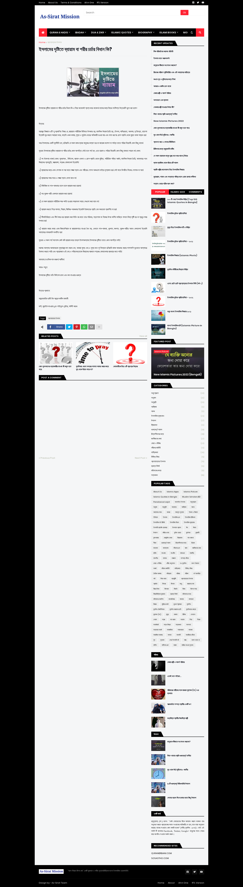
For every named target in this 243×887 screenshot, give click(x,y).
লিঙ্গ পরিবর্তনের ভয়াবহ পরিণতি (163, 51)
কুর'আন (188, 532)
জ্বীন (154, 553)
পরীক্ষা (186, 573)
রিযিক (184, 614)
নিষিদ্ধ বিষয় (177, 456)
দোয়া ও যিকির (177, 443)
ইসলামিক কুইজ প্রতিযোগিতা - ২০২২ (180, 297)
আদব (177, 411)
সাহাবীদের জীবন (190, 635)
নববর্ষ (154, 568)
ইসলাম (165, 517)
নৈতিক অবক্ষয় (157, 573)
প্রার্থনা (155, 583)
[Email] (91, 327)
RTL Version (102, 2)
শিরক (198, 619)
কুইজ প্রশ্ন (177, 532)
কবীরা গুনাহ (166, 532)
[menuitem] (43, 32)
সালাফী (179, 635)
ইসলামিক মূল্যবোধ (177, 415)
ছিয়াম (193, 542)
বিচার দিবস (156, 588)
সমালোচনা (180, 629)
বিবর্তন (175, 588)
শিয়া (191, 619)
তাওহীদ (173, 553)
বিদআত (166, 588)
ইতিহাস (155, 517)
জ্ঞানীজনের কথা (177, 438)
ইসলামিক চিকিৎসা (190, 517)
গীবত (154, 542)
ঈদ (187, 527)
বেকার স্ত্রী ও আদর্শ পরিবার (162, 93)
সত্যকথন (177, 475)
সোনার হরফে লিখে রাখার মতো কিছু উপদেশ (181, 797)
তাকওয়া (182, 553)
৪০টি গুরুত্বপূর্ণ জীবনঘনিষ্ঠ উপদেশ (178, 783)
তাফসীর (155, 558)
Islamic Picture (190, 491)
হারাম (175, 645)
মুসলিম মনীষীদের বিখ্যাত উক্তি (177, 269)
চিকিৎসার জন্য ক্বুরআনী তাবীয (164, 148)
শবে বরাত (172, 619)
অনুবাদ (177, 397)
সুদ (154, 640)
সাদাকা (190, 629)
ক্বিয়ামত (177, 425)
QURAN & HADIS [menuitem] (59, 32)
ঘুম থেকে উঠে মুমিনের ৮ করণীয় (164, 134)
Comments (195, 191)
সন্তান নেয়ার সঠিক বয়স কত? (164, 183)
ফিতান (173, 583)
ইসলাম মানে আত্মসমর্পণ (162, 58)
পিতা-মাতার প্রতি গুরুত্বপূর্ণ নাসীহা (165, 114)
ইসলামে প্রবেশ (176, 527)
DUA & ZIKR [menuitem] (97, 32)
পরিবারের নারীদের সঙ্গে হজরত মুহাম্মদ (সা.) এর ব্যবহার (183, 692)
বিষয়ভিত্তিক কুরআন (159, 594)
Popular (160, 191)
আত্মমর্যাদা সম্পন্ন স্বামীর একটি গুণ (179, 704)
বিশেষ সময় (193, 588)
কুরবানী (197, 532)
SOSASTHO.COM (160, 858)
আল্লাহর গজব (157, 512)
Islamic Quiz (177, 191)
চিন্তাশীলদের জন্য (177, 434)
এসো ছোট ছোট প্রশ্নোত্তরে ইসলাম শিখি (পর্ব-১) (184, 283)
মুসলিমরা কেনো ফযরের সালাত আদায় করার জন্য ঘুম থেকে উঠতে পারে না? (92, 368)
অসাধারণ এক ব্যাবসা (161, 100)
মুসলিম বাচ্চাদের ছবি (175, 609)
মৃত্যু (167, 614)
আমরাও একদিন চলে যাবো (162, 86)
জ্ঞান (186, 548)
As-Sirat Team (59, 882)
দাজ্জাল (174, 558)
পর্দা (154, 578)
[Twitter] (69, 327)
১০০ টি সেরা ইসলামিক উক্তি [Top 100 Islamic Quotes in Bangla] (182, 201)
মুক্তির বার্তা (165, 604)
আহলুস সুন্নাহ (179, 512)
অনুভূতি (177, 402)
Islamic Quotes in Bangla (165, 496)
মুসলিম (189, 604)
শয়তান (182, 619)
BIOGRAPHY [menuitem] (145, 32)
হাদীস (155, 645)
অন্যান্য (174, 507)
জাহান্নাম (165, 548)
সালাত (169, 635)
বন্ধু (181, 583)
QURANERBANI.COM (161, 853)
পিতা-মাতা (163, 578)
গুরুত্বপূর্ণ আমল (177, 429)
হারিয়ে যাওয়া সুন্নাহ (187, 645)
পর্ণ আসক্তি (196, 573)
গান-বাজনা (190, 537)
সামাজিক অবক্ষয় (158, 635)
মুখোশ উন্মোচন (178, 604)
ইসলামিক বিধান (174, 522)
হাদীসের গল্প (165, 645)
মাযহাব (182, 599)
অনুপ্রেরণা (177, 393)
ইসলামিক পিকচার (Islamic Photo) (182, 255)
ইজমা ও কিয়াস (193, 512)
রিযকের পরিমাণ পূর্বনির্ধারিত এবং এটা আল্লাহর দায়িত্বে (172, 72)
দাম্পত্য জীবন (185, 558)
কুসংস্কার (156, 537)
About (171, 882)
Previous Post (47, 457)
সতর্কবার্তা (156, 624)
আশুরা (168, 512)
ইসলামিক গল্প (176, 517)
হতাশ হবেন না (196, 640)
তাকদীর (192, 553)
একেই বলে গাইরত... (174, 676)
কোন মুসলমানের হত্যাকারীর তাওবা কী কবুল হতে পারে (55, 368)
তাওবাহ (164, 553)
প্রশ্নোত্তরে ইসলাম (54, 42)
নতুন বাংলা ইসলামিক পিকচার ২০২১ (179, 311)
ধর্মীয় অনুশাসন (170, 563)
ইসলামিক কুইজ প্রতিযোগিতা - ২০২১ (180, 241)
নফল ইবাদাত (195, 563)
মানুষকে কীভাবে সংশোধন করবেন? (165, 65)
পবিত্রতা (168, 573)
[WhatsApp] (84, 327)
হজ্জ (185, 640)
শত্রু (163, 619)
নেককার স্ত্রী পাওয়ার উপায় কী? (164, 107)
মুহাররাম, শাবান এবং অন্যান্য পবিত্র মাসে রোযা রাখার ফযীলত (175, 176)
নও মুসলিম (183, 563)
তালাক (165, 558)
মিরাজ (155, 604)
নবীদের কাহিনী (177, 447)
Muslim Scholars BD (191, 496)
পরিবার (178, 573)
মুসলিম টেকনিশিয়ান (158, 609)
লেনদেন (193, 614)
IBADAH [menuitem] (79, 32)
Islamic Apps (173, 491)
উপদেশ (177, 420)
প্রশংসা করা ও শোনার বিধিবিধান (164, 142)
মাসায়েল (191, 599)
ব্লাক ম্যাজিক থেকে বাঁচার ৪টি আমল (166, 162)
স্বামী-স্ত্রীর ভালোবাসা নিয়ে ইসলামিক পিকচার (169, 169)
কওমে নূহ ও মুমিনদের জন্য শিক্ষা (165, 79)
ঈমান (194, 527)
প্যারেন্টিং (173, 578)
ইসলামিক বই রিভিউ (159, 522)
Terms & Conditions (71, 2)
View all (143, 336)
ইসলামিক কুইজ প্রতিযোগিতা (177, 213)
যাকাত (175, 614)
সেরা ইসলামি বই (174, 640)
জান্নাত (155, 548)
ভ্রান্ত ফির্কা (177, 466)
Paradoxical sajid (161, 502)
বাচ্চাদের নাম (190, 583)
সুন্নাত (162, 640)
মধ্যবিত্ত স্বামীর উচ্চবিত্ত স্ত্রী (177, 718)
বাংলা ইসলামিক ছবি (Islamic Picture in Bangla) (184, 327)
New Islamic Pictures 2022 (169, 121)
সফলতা (188, 624)
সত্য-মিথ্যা (167, 624)
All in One (89, 2)
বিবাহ (183, 588)
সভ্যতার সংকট (157, 629)
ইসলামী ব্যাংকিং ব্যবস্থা (160, 527)
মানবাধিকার (172, 599)
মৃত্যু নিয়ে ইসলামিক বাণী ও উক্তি (178, 227)
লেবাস (155, 619)
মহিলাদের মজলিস (158, 599)
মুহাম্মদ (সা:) (157, 614)
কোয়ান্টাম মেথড (168, 537)
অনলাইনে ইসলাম (180, 502)
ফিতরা (164, 583)
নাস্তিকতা (177, 452)
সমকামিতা (170, 629)
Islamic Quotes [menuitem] (121, 32)
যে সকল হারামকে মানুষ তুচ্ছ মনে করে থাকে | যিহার (171, 155)
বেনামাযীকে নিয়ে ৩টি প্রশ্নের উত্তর (125, 366)
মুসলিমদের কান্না (191, 609)
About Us (53, 2)
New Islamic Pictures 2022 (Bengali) (178, 374)
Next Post (140, 457)
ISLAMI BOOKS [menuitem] (167, 32)
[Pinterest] (76, 327)
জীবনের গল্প (177, 548)
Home (42, 2)
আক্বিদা (177, 406)
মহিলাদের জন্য (177, 470)
